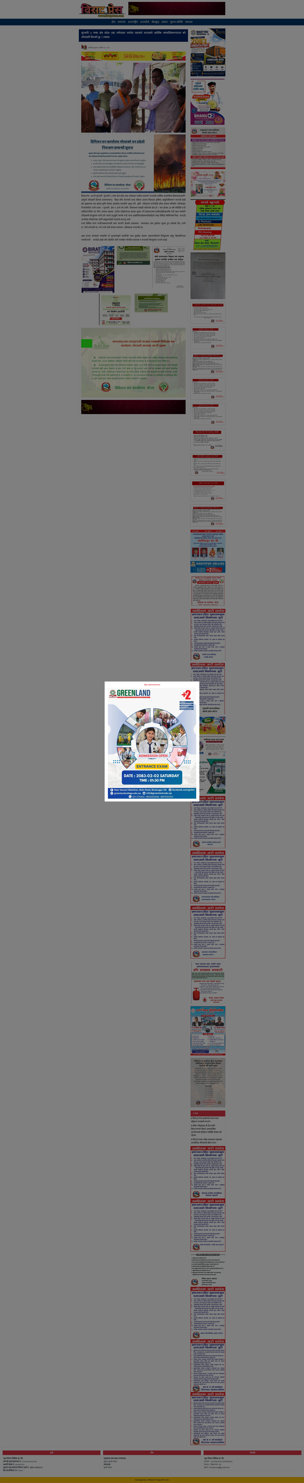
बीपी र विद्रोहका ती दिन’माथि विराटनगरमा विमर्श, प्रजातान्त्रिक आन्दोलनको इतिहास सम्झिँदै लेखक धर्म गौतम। (206, 1130)
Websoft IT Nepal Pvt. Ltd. (158, 1480)
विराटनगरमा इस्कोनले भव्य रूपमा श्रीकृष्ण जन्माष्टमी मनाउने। (204, 1120)
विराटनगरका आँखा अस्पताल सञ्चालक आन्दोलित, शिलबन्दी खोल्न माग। (206, 1141)
